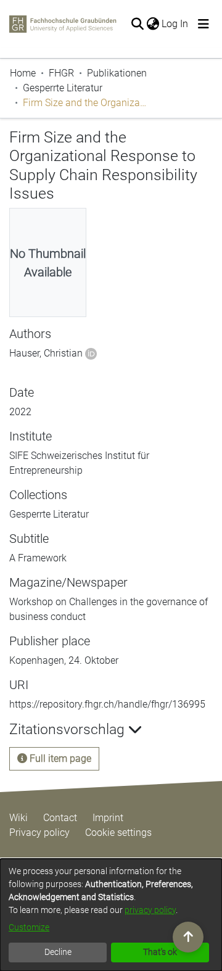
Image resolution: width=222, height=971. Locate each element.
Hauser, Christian (46, 353)
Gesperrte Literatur (62, 88)
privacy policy (150, 910)
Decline (58, 952)
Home (23, 73)
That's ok (160, 952)
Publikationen (117, 73)
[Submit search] (137, 24)
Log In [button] (175, 24)
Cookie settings (118, 832)
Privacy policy (39, 832)
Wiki (18, 818)
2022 (20, 412)
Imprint (107, 818)
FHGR (61, 73)
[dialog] (111, 915)
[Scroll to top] (188, 937)
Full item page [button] (59, 758)
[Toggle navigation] (203, 24)
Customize (29, 927)
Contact (60, 818)
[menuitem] (152, 24)
